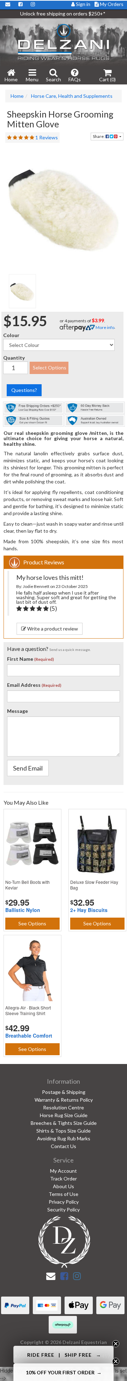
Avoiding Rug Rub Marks (63, 1138)
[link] (64, 1275)
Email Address (24, 685)
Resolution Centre (63, 1107)
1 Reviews (46, 137)
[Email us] (50, 1275)
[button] (63, 1354)
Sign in (83, 4)
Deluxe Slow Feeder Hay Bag (94, 885)
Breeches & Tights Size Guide (64, 1123)
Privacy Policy (64, 1202)
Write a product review (52, 629)
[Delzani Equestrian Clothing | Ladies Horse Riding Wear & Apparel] (63, 42)
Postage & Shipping (63, 1092)
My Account (63, 1171)
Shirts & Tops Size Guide (63, 1131)
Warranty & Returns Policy (64, 1100)
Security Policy (63, 1209)
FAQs (74, 79)
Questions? (24, 390)
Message (17, 711)
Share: (99, 136)
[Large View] (22, 291)
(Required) (44, 659)
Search (53, 79)
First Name (20, 659)
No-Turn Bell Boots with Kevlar (27, 885)
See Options (32, 923)
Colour (11, 335)
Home (11, 79)
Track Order (63, 1179)
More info (104, 327)
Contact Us (63, 1146)
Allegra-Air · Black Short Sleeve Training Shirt (28, 1010)
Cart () (107, 79)
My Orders (111, 4)
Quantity (14, 358)
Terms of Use (63, 1194)
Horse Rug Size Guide (63, 1115)
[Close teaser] (115, 1343)
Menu (32, 79)
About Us (63, 1186)
